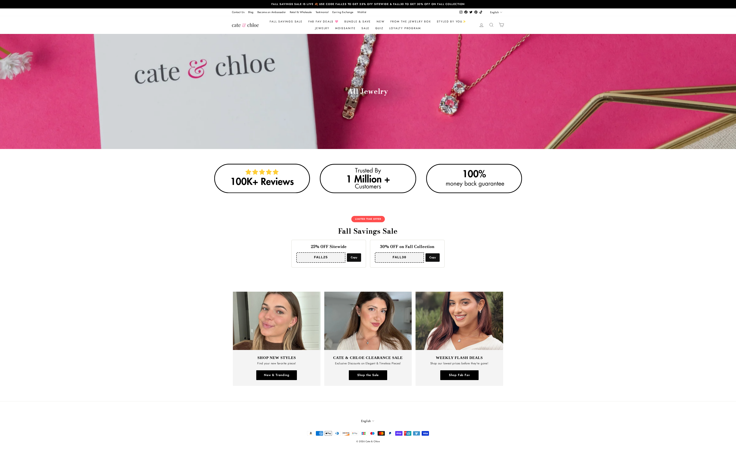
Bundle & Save (357, 21)
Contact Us (238, 12)
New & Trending (276, 375)
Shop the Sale (368, 375)
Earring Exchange (342, 12)
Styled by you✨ (451, 21)
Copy (354, 257)
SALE (365, 28)
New (380, 21)
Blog (251, 12)
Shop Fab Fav (459, 375)
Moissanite (345, 28)
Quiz (379, 28)
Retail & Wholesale (301, 12)
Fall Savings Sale (286, 21)
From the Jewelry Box (410, 21)
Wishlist (361, 12)
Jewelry (322, 28)
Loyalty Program (405, 28)
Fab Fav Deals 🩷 (323, 21)
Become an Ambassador (271, 12)
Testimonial (322, 12)
